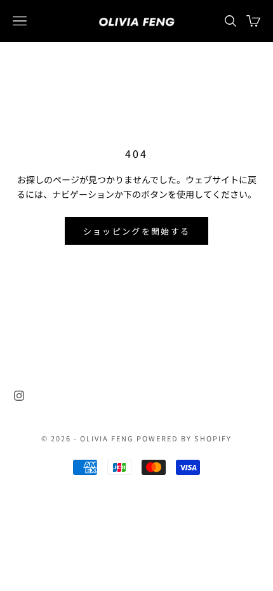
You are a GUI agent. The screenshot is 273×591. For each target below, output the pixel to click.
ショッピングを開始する (136, 231)
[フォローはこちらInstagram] (19, 395)
